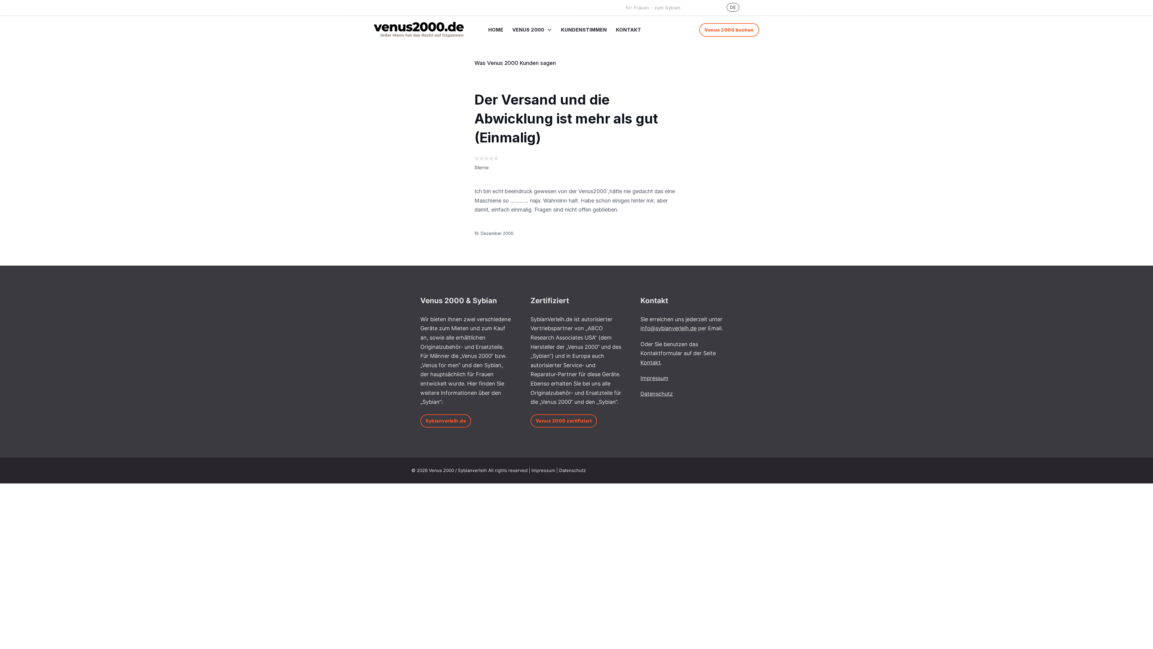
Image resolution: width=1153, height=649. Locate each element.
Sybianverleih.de (445, 421)
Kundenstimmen (584, 30)
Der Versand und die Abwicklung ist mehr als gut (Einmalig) (566, 118)
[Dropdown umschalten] (549, 29)
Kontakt (628, 30)
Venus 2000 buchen (729, 30)
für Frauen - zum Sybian (653, 8)
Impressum (543, 470)
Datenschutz (572, 470)
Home (495, 30)
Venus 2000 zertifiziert (564, 421)
